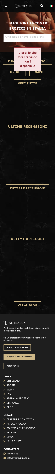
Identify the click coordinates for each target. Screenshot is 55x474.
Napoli (41, 72)
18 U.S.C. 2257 (14, 441)
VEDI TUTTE (27, 83)
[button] (6, 6)
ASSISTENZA (13, 366)
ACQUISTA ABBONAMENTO (19, 357)
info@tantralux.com (18, 457)
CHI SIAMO (13, 380)
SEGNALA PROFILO (17, 398)
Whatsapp (12, 453)
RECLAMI (11, 432)
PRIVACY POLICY (16, 423)
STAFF (10, 389)
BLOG (9, 407)
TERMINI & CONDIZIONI (20, 419)
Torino (14, 72)
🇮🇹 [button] (51, 5)
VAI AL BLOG (27, 305)
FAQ (8, 394)
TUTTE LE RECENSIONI (27, 188)
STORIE (10, 385)
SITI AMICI (12, 402)
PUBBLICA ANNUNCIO (17, 347)
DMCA (9, 436)
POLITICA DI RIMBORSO (20, 428)
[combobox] (27, 37)
